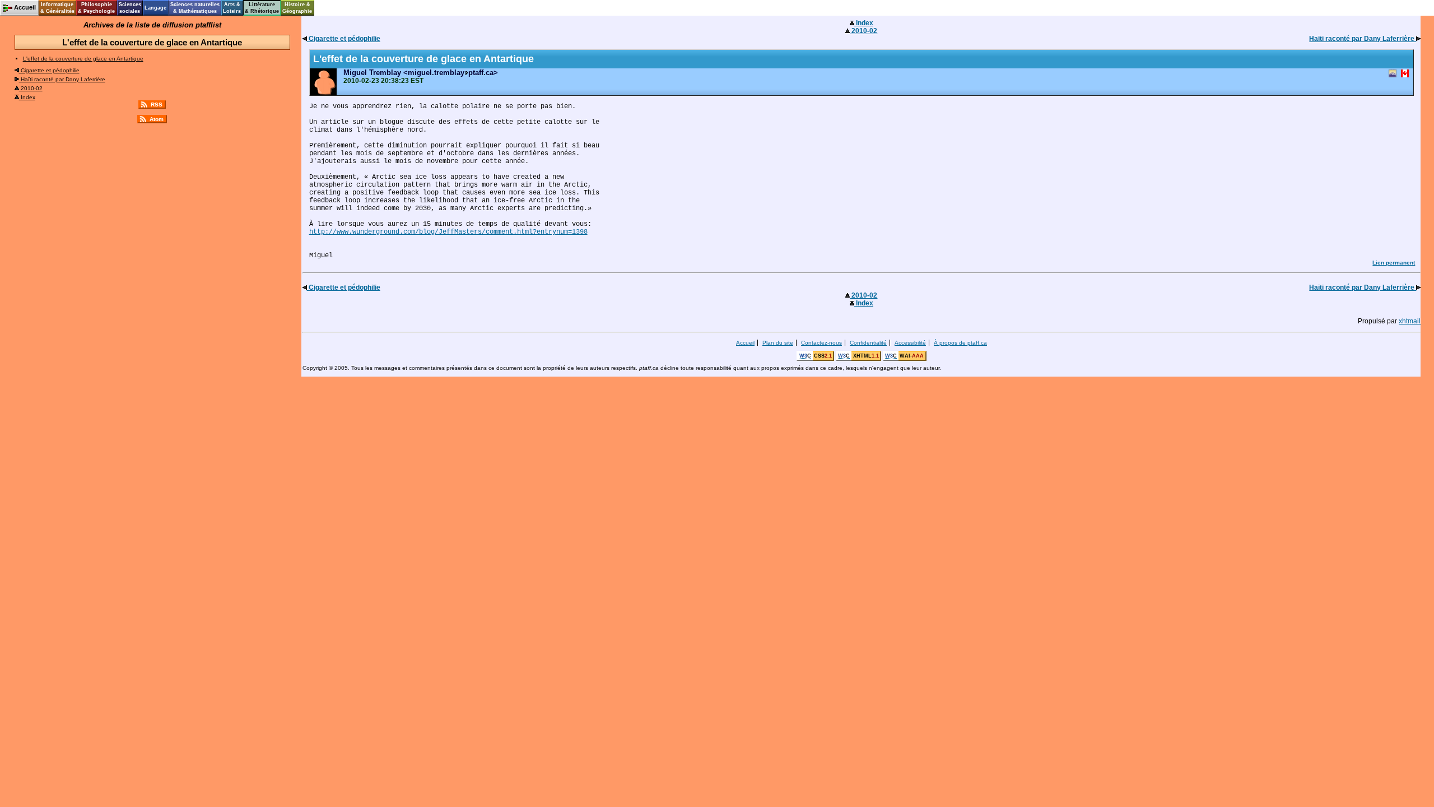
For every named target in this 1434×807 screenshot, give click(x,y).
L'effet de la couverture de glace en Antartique (83, 58)
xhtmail (1410, 321)
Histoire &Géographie (297, 8)
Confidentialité (868, 343)
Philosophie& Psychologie (96, 8)
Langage (155, 8)
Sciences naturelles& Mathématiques (195, 8)
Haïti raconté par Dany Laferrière (62, 79)
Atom (157, 119)
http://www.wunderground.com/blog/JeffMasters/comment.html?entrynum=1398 (448, 232)
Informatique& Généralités (57, 8)
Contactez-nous (821, 343)
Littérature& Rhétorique (262, 8)
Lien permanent (1393, 262)
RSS (156, 104)
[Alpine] (1392, 74)
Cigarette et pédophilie (49, 70)
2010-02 (31, 88)
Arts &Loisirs (232, 8)
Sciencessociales (130, 8)
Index (27, 97)
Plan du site (777, 343)
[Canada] (1404, 74)
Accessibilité (910, 343)
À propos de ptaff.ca (960, 343)
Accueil (745, 343)
